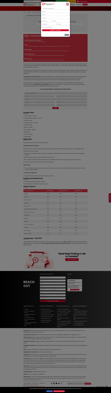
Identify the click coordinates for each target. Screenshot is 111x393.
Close (66, 35)
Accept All (49, 391)
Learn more (78, 388)
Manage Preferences (59, 391)
